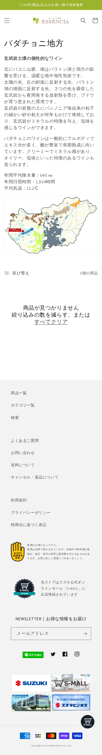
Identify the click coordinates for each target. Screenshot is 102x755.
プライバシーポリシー (31, 512)
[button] (7, 21)
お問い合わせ (23, 452)
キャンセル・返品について (34, 477)
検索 (15, 417)
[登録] (85, 633)
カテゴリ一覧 (23, 405)
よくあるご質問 (25, 440)
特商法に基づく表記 (29, 524)
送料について (23, 464)
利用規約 (19, 500)
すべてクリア (51, 321)
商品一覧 (19, 392)
